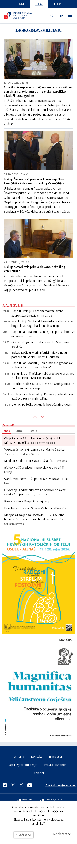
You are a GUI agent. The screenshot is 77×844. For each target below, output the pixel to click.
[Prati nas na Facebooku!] (4, 785)
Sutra (19, 431)
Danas (6, 431)
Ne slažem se (62, 834)
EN (61, 15)
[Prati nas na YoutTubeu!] (29, 785)
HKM (20, 3)
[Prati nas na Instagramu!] (13, 785)
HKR (57, 3)
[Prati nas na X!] (21, 785)
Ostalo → (34, 431)
